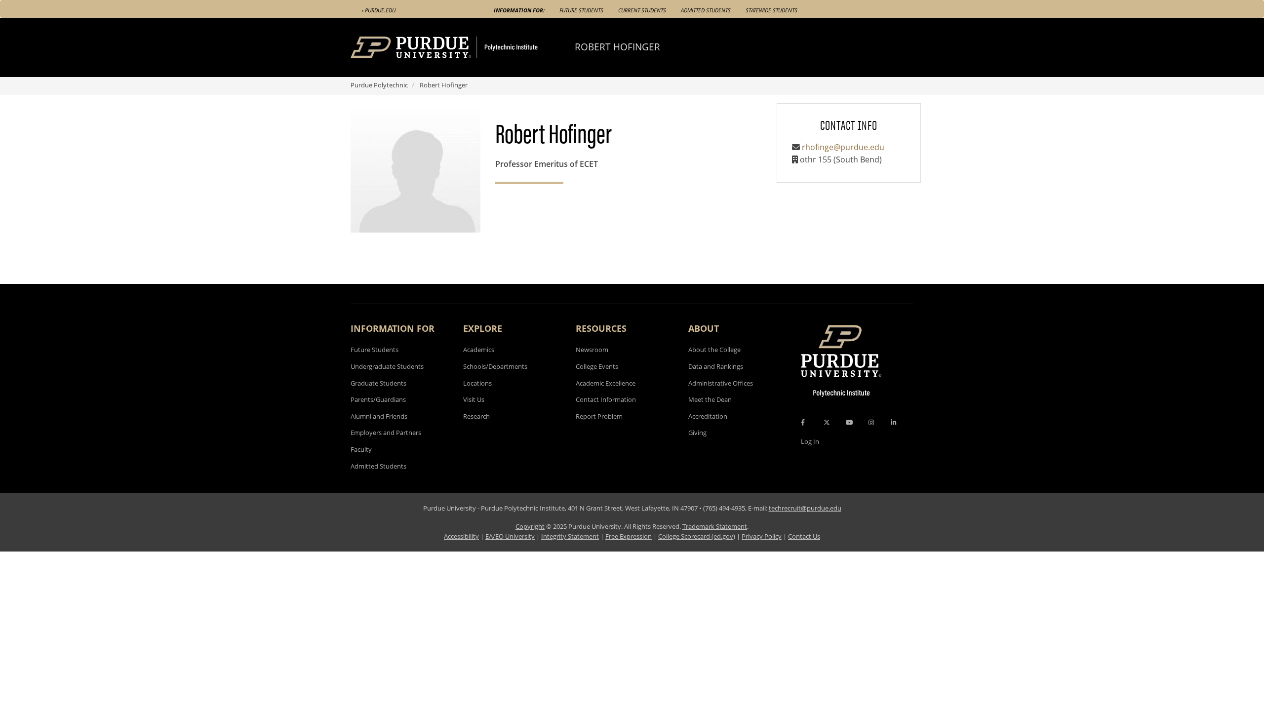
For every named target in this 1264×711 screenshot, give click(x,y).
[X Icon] (827, 422)
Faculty (361, 449)
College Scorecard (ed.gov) (696, 536)
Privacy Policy (762, 536)
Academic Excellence (605, 383)
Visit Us (473, 399)
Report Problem (599, 416)
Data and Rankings (715, 366)
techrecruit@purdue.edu (805, 508)
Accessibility (461, 536)
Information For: (519, 10)
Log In (810, 441)
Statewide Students (771, 10)
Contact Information (606, 399)
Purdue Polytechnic (379, 84)
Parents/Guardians (378, 399)
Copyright (530, 526)
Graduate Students (378, 383)
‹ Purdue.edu (378, 10)
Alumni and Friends (379, 416)
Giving (697, 432)
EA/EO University (510, 536)
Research (476, 416)
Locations (477, 383)
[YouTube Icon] (849, 422)
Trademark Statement (714, 526)
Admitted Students (706, 10)
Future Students (581, 10)
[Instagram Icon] (871, 422)
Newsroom (592, 349)
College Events (597, 366)
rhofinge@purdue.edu (843, 147)
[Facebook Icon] (803, 422)
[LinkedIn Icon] (893, 422)
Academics (478, 349)
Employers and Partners (386, 432)
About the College (714, 349)
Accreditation (707, 416)
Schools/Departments (495, 366)
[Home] (463, 47)
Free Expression (628, 536)
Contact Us (804, 536)
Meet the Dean (710, 399)
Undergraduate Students (387, 366)
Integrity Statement (570, 536)
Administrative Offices (720, 383)
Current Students (642, 10)
